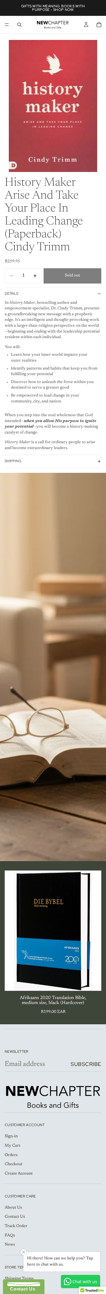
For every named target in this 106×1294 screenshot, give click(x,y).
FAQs (10, 1236)
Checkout (13, 1164)
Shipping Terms (19, 1279)
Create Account (19, 1174)
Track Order (16, 1226)
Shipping (13, 461)
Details (11, 293)
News (10, 1245)
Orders (11, 1155)
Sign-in (11, 1136)
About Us (13, 1208)
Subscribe (86, 1064)
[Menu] (7, 24)
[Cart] (98, 24)
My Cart (12, 1146)
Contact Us (15, 1217)
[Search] (19, 24)
